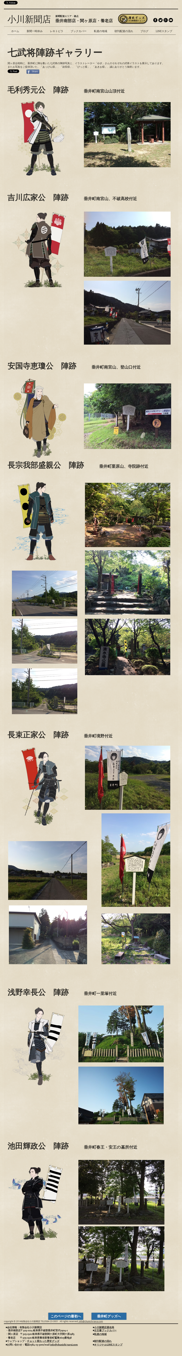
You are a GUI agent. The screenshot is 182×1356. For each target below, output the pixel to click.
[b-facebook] (155, 20)
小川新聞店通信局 (104, 1327)
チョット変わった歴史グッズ (43, 1341)
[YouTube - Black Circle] (171, 20)
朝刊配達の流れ (103, 1341)
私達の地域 (100, 1334)
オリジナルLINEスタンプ (108, 1344)
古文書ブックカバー (105, 1330)
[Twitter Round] (160, 20)
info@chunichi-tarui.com (90, 1321)
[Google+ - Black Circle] (166, 20)
